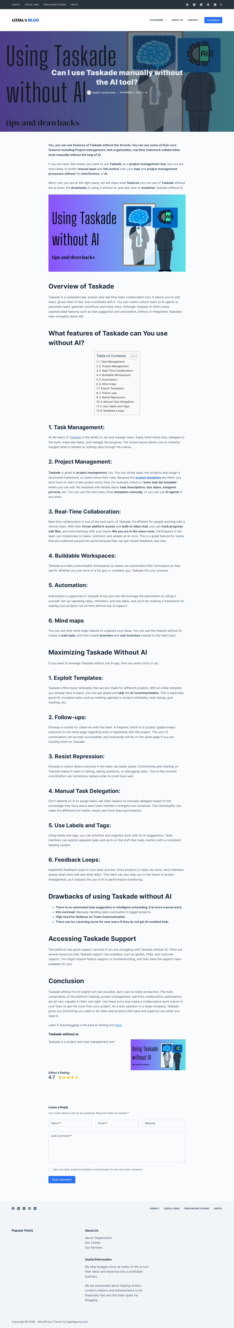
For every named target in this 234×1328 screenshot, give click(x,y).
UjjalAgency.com (77, 1321)
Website (150, 1123)
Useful (74, 4)
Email (102, 1123)
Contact (193, 20)
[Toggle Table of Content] (132, 356)
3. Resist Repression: (112, 397)
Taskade (75, 437)
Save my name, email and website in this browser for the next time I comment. (98, 1169)
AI (146, 92)
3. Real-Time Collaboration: (116, 370)
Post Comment (62, 1179)
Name (56, 1123)
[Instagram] (194, 4)
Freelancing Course (54, 4)
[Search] (221, 4)
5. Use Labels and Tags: (115, 406)
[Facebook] (187, 4)
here (118, 1025)
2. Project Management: (114, 366)
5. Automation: (108, 379)
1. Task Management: (112, 361)
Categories (156, 20)
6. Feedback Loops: (112, 410)
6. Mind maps (107, 383)
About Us (177, 20)
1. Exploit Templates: (111, 388)
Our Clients (92, 1242)
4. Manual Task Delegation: (117, 401)
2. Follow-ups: (108, 392)
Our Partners (94, 1247)
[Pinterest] (208, 4)
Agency (16, 4)
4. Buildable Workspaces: (115, 375)
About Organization (98, 1238)
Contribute (213, 20)
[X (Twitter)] (201, 4)
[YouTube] (215, 4)
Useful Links (32, 4)
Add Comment (61, 1136)
